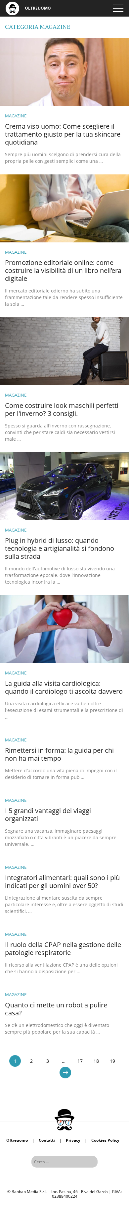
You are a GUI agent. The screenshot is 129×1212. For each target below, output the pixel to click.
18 (96, 1061)
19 (112, 1061)
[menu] (118, 8)
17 (80, 1061)
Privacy (73, 1140)
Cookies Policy (105, 1140)
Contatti (47, 1140)
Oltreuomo (17, 1140)
